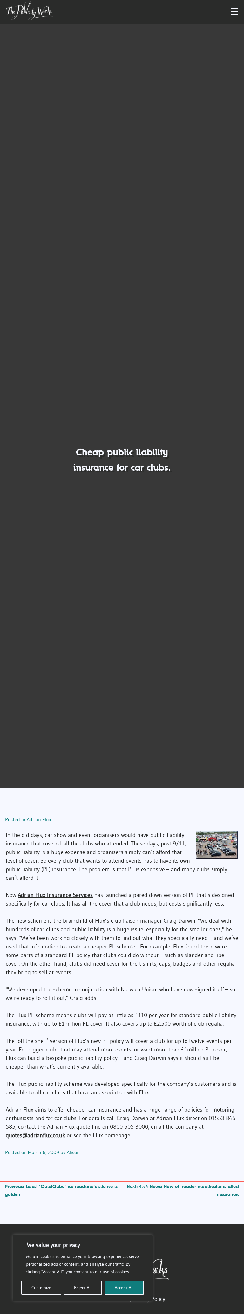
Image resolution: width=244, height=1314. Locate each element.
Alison (73, 1152)
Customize (41, 1287)
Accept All (124, 1287)
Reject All (83, 1287)
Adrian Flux (39, 819)
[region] (82, 1268)
